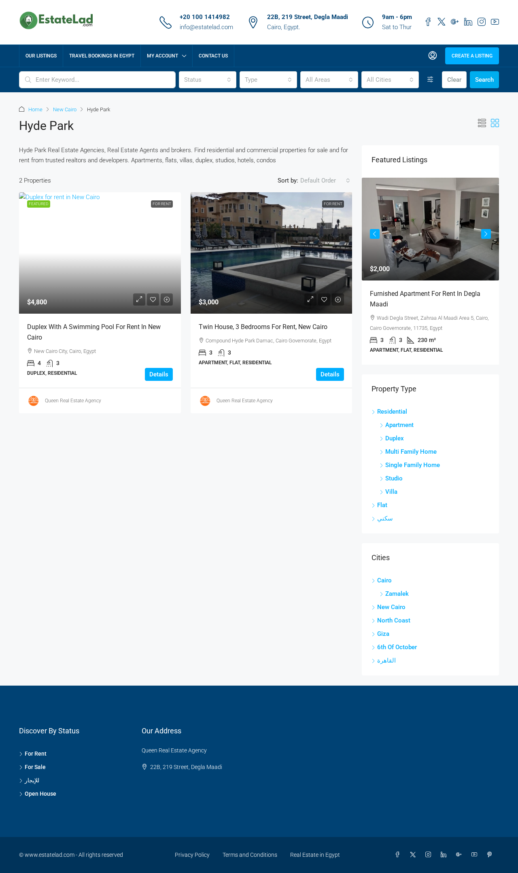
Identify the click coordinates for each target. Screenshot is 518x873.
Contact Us (213, 56)
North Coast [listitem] (393, 620)
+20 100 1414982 (205, 17)
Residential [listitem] (392, 411)
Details (158, 374)
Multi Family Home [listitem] (411, 451)
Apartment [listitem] (399, 425)
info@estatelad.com (206, 27)
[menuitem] (432, 55)
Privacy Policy (192, 855)
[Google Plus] (460, 855)
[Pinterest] (491, 855)
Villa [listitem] (391, 491)
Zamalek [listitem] (397, 593)
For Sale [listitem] (35, 767)
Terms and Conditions (250, 855)
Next (486, 234)
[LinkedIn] (445, 855)
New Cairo (64, 109)
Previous (375, 234)
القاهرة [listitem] (386, 660)
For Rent (162, 204)
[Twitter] (414, 855)
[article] (430, 271)
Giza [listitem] (383, 633)
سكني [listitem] (385, 518)
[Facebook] (399, 855)
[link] (100, 253)
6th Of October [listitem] (397, 647)
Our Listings (41, 56)
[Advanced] (430, 79)
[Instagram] (429, 855)
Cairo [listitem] (384, 580)
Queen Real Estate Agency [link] (73, 401)
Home (35, 109)
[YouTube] (475, 855)
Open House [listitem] (40, 793)
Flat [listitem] (382, 505)
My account (162, 56)
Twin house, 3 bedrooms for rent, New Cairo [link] (263, 327)
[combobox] (207, 79)
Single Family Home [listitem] (412, 465)
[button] (482, 123)
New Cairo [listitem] (391, 607)
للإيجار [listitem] (32, 780)
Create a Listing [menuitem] (472, 56)
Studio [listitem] (394, 478)
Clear (454, 79)
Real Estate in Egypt (315, 855)
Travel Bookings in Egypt (101, 56)
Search (484, 79)
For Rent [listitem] (36, 753)
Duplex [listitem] (394, 438)
